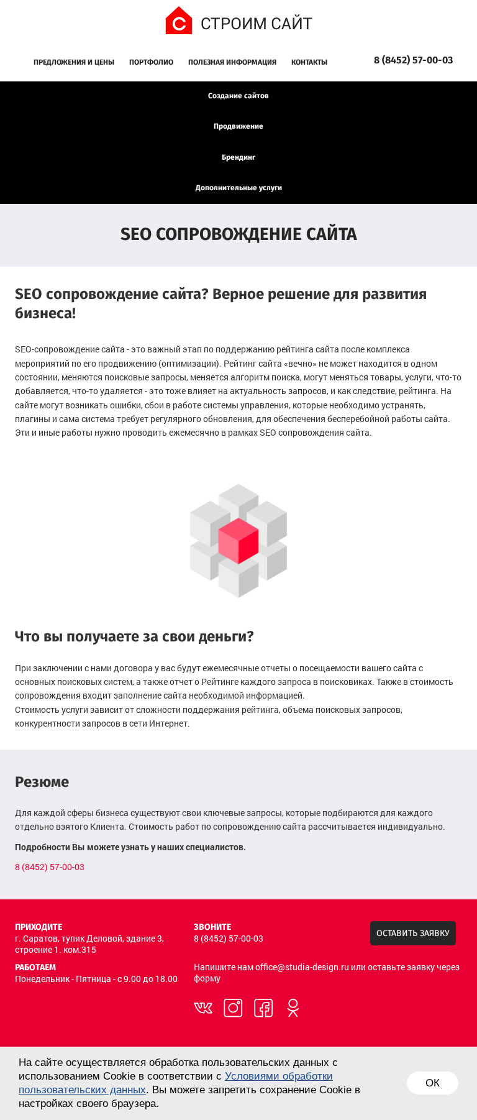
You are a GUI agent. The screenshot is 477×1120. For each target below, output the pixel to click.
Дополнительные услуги (239, 188)
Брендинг (238, 158)
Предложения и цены (74, 63)
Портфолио (151, 63)
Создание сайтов (238, 96)
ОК (432, 1083)
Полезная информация (232, 63)
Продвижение (238, 127)
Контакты (309, 63)
